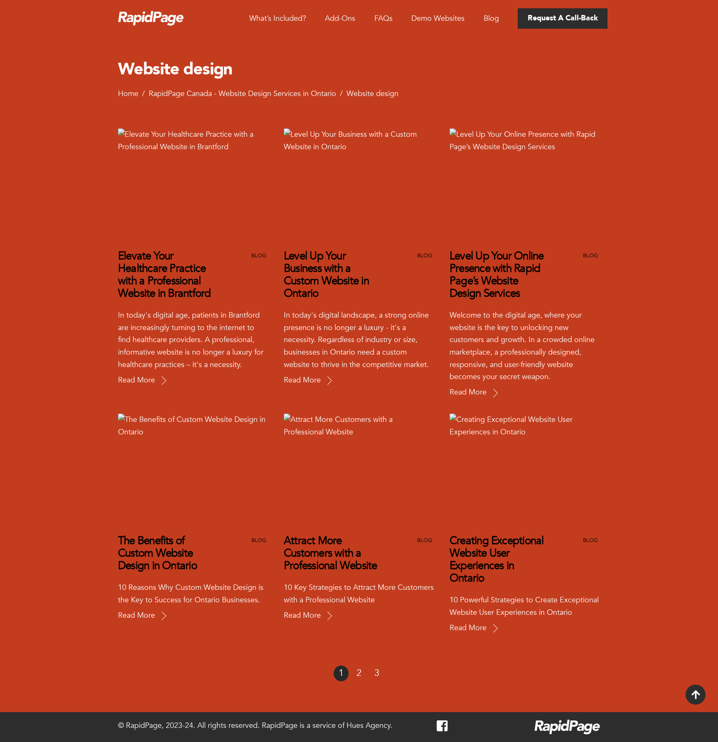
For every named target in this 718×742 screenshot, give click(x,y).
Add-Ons (340, 18)
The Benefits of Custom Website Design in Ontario (157, 553)
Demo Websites (438, 18)
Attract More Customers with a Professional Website (330, 553)
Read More (136, 380)
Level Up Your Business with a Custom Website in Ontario (326, 275)
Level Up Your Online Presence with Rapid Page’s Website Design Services (496, 275)
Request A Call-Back (563, 18)
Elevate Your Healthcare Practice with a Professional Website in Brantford (164, 275)
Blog (491, 18)
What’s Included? (277, 18)
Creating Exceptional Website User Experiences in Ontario (496, 559)
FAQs (383, 18)
